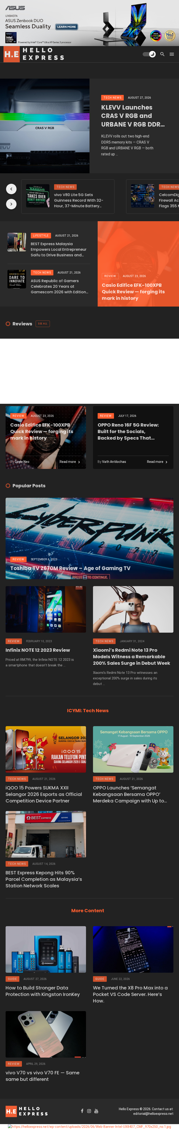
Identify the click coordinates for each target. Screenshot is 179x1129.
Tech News (112, 97)
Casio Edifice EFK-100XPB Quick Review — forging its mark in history (133, 291)
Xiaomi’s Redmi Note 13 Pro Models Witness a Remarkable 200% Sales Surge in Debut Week (131, 656)
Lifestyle (41, 235)
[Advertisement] (89, 371)
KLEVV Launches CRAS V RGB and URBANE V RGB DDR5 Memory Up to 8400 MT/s (132, 116)
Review (110, 276)
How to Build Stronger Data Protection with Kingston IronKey (43, 991)
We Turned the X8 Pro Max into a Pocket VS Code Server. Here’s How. (130, 994)
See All (43, 323)
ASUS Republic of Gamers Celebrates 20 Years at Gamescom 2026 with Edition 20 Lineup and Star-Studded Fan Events (58, 286)
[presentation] (11, 189)
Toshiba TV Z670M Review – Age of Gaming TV (70, 568)
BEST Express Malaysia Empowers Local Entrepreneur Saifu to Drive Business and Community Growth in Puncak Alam (59, 249)
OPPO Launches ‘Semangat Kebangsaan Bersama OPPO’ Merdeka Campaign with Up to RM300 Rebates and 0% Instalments (128, 794)
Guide (12, 979)
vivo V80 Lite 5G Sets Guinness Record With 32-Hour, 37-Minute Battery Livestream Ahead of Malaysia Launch (78, 200)
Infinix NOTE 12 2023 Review (38, 650)
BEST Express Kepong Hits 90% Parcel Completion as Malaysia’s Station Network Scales (44, 879)
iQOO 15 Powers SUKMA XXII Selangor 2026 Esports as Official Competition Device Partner (44, 794)
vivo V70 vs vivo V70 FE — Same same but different (42, 1075)
